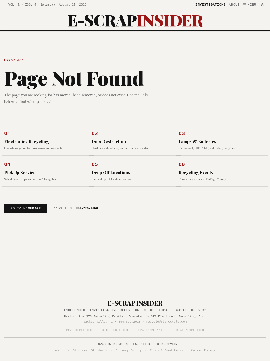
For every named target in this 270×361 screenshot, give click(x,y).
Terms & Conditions (166, 350)
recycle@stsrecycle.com (166, 322)
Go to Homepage (26, 208)
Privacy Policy (129, 350)
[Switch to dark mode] (262, 5)
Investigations (210, 5)
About (234, 5)
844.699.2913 (129, 322)
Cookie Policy (203, 350)
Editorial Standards (90, 350)
